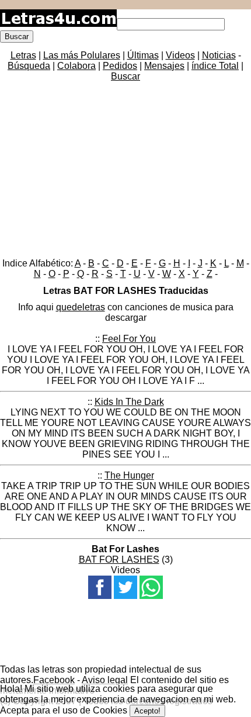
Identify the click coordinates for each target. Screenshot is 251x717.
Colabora (76, 66)
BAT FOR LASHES (119, 559)
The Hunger (129, 475)
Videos (180, 55)
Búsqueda (29, 66)
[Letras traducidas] (58, 24)
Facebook (54, 680)
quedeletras (80, 307)
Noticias (219, 55)
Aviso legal (105, 680)
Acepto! (147, 710)
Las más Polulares (81, 55)
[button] (99, 587)
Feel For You (129, 339)
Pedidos (120, 66)
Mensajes (164, 66)
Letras (23, 55)
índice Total (215, 66)
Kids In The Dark (129, 402)
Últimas (143, 55)
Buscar (125, 76)
